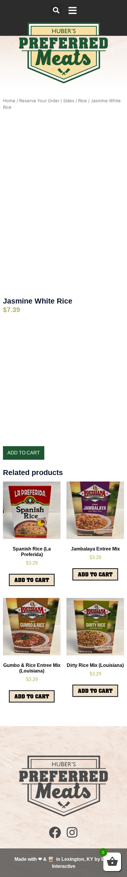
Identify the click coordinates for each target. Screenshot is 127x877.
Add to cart (23, 452)
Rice (82, 100)
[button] (56, 10)
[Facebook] (55, 832)
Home (9, 100)
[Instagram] (72, 832)
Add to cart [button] (31, 580)
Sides (68, 100)
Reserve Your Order (39, 100)
